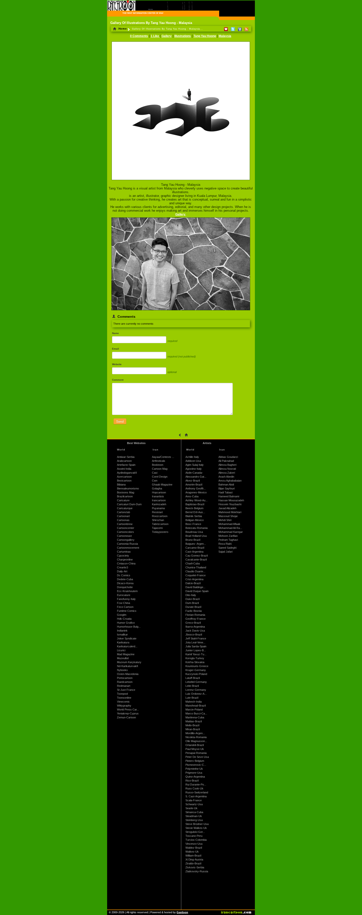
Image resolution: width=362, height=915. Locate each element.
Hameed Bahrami (228, 496)
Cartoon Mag (159, 468)
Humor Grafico (126, 622)
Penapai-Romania (196, 752)
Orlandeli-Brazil (194, 745)
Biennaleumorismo (128, 488)
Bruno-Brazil (192, 539)
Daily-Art (122, 571)
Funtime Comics (126, 610)
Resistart (157, 512)
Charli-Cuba (192, 563)
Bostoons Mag (125, 492)
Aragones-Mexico (196, 492)
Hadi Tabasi (225, 492)
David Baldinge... (195, 587)
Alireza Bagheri (227, 464)
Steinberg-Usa (194, 820)
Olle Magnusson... (196, 741)
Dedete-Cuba (125, 579)
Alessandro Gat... (195, 476)
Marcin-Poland (194, 709)
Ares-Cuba (191, 496)
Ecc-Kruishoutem (127, 591)
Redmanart (123, 685)
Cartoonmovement (128, 547)
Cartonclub (123, 512)
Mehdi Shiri (224, 520)
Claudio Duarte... (195, 571)
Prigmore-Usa (193, 772)
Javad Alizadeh (227, 508)
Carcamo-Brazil (194, 547)
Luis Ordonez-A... (196, 693)
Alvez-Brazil (192, 480)
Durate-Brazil (193, 606)
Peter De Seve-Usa (197, 756)
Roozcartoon (159, 516)
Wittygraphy (124, 705)
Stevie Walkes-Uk (196, 827)
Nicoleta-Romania (196, 737)
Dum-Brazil (192, 602)
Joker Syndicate (126, 638)
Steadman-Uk (193, 816)
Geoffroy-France (195, 618)
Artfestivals (158, 460)
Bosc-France (193, 524)
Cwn (154, 480)
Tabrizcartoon (160, 524)
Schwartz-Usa (194, 804)
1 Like (155, 36)
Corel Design (159, 476)
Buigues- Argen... (195, 543)
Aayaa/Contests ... (163, 456)
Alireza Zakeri (226, 472)
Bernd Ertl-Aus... (195, 512)
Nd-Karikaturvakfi (127, 666)
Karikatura (123, 642)
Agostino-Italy (193, 468)
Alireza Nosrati (227, 468)
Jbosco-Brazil (193, 634)
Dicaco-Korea (125, 583)
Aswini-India (124, 468)
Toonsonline (124, 697)
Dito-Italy (190, 595)
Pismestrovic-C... (195, 764)
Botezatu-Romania (196, 527)
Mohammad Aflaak (229, 524)
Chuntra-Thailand (195, 567)
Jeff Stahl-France (195, 638)
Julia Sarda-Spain (195, 646)
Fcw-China (123, 602)
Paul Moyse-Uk (194, 748)
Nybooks (122, 670)
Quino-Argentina (195, 776)
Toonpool (122, 693)
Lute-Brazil (191, 697)
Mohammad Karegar (230, 531)
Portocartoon (124, 677)
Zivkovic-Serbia (194, 867)
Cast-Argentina (194, 551)
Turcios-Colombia (196, 839)
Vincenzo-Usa (193, 843)
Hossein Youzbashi (229, 504)
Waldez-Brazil (193, 847)
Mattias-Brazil (193, 721)
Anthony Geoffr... (195, 488)
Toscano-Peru (193, 835)
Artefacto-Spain (126, 464)
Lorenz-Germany (195, 689)
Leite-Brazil (192, 685)
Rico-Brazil (191, 780)
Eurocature (123, 595)
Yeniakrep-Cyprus (128, 713)
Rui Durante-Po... (195, 784)
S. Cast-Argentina (196, 796)
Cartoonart (123, 516)
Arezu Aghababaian (230, 480)
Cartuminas (124, 551)
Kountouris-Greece (196, 666)
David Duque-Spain (197, 591)
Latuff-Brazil (192, 677)
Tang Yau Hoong (205, 36)
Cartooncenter (125, 527)
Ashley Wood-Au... (196, 500)
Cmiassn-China (126, 563)
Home (122, 28)
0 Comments (139, 36)
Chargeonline (125, 559)
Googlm (121, 614)
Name (115, 333)
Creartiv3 (122, 567)
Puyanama (158, 508)
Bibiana (121, 484)
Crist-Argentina (194, 579)
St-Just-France (126, 689)
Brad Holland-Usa (196, 535)
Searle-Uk (191, 808)
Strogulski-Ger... (195, 831)
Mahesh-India (193, 701)
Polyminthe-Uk (194, 768)
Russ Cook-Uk (194, 788)
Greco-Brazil (193, 622)
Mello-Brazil (192, 725)
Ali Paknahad (226, 460)
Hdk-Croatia (124, 618)
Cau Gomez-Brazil (196, 555)
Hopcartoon (159, 492)
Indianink (122, 630)
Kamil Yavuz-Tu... (195, 654)
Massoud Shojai (227, 516)
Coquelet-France (195, 575)
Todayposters (160, 531)
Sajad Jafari (225, 551)
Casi (154, 472)
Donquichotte (125, 587)
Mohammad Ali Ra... (230, 527)
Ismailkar (122, 634)
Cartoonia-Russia (127, 543)
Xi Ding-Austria (194, 859)
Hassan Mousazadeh (231, 500)
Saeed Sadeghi (227, 547)
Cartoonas (123, 520)
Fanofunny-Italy (126, 599)
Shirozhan (158, 520)
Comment (117, 379)
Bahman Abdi (226, 484)
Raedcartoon (124, 681)
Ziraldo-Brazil (193, 863)
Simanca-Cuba (194, 812)
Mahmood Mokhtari (229, 512)
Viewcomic (123, 701)
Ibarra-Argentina (195, 626)
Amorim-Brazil (193, 484)
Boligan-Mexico (194, 520)
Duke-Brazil (192, 599)
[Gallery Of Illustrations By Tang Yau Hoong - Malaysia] (181, 180)
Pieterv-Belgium (194, 760)
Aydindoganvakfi (127, 472)
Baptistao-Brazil (194, 504)
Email (115, 348)
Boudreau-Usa (194, 531)
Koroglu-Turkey (194, 658)
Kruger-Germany (195, 670)
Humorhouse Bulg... (129, 626)
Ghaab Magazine (162, 484)
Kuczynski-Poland (196, 673)
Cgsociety (123, 555)
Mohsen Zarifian (228, 535)
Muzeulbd (123, 658)
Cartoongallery (125, 539)
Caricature (123, 500)
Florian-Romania (195, 614)
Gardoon (182, 912)
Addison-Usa (193, 460)
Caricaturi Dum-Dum (129, 504)
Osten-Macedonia (127, 673)
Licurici (121, 650)
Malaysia (225, 36)
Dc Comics (123, 575)
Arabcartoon (124, 460)
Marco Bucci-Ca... (196, 713)
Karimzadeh (159, 504)
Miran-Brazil (192, 729)
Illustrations (182, 36)
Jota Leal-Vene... (195, 642)
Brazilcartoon (125, 496)
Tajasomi (157, 527)
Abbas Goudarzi (228, 456)
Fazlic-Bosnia (193, 610)
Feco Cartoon (125, 606)
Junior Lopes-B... (195, 650)
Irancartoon (159, 500)
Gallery (167, 36)
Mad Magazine (125, 654)
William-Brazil (193, 855)
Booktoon (157, 464)
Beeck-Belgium (194, 508)
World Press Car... (128, 709)
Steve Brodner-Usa (197, 823)
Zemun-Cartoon (126, 717)
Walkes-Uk (192, 851)
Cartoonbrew (124, 524)
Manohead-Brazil (195, 705)
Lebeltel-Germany (196, 681)
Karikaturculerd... (127, 646)
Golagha (157, 488)
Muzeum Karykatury (129, 662)
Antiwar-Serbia (125, 456)
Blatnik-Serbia (193, 516)
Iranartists (158, 496)
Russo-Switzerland (196, 792)
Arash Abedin (226, 476)
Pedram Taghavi (228, 539)
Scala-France (193, 800)
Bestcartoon (124, 480)
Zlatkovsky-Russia (196, 871)
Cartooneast (124, 535)
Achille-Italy (192, 456)
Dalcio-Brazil (192, 583)
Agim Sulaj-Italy (194, 464)
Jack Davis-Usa (195, 630)
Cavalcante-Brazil (196, 559)
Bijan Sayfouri (226, 488)
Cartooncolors (125, 531)
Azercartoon (124, 476)
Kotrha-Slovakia (194, 662)
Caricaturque (124, 508)
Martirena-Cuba (194, 717)
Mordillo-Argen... (195, 733)
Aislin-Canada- (194, 472)
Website (117, 364)
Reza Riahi (224, 543)
